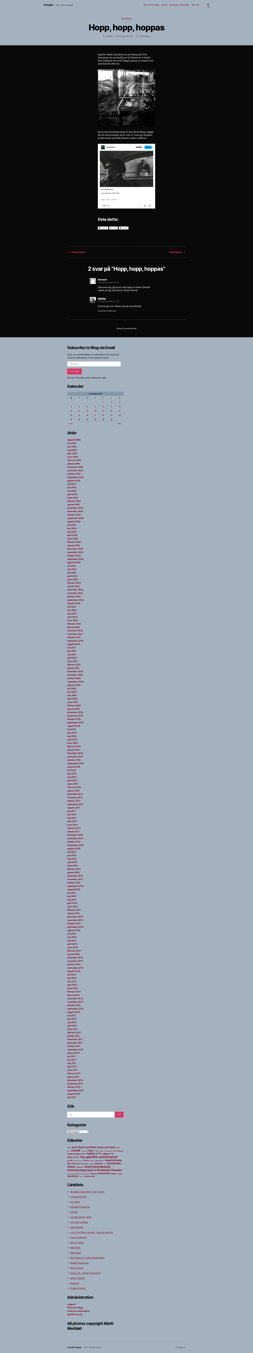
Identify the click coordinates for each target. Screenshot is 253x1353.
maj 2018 (71, 777)
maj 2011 (71, 1063)
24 (119, 415)
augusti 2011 (73, 1053)
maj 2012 (71, 1022)
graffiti (70, 1161)
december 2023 (75, 549)
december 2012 (75, 998)
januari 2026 (73, 463)
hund (75, 1160)
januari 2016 (73, 872)
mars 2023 (72, 579)
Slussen (99, 1163)
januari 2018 (73, 791)
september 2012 (75, 1009)
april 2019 (72, 739)
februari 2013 (74, 991)
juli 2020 (71, 688)
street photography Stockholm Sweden (78, 1174)
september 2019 (75, 722)
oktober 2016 (74, 842)
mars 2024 (72, 538)
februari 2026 (74, 460)
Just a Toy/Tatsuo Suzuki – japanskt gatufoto (91, 1232)
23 (111, 415)
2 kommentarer (144, 36)
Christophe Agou (78, 1197)
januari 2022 (73, 627)
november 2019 (75, 716)
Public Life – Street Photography (85, 1273)
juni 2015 (71, 896)
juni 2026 (72, 446)
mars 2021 (72, 661)
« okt (71, 423)
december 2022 (75, 589)
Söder (114, 1173)
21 (95, 415)
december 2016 (75, 835)
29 (103, 419)
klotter (92, 1160)
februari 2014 (74, 951)
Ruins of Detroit (77, 1278)
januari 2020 (73, 709)
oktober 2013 (73, 964)
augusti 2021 (73, 644)
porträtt (91, 1164)
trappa (120, 1174)
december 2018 (75, 753)
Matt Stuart (75, 1252)
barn (69, 1148)
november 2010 (75, 1083)
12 (79, 411)
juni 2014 (71, 937)
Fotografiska (108, 1151)
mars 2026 (72, 457)
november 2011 (75, 1043)
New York (195, 5)
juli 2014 (71, 934)
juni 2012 (71, 1019)
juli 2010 (71, 1097)
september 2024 (75, 518)
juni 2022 (71, 610)
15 (103, 411)
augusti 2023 (73, 562)
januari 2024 (73, 545)
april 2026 (72, 453)
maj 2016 (71, 859)
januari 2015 (73, 913)
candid (75, 1150)
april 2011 (72, 1066)
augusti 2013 (73, 971)
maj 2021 (71, 654)
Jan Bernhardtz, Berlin (81, 1217)
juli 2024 (71, 525)
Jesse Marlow (76, 1227)
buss (118, 1148)
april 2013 (72, 985)
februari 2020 (74, 705)
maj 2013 (71, 981)
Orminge (84, 1164)
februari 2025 (74, 501)
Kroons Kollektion (78, 1237)
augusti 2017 (73, 807)
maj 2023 (71, 572)
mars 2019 (72, 743)
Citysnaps (75, 1202)
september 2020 (75, 681)
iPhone (86, 1160)
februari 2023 (74, 583)
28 (95, 419)
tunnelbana (72, 1176)
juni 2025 (71, 487)
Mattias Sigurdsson (79, 1263)
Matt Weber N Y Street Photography (87, 1258)
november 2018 (75, 756)
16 (111, 411)
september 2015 (75, 886)
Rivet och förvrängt (151, 5)
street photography (97, 1166)
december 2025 (75, 467)
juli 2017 (71, 811)
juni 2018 (71, 773)
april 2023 (72, 576)
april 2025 (72, 494)
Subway (93, 1174)
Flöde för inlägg (75, 1307)
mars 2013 (72, 988)
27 (87, 419)
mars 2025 (72, 498)
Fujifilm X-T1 (93, 1153)
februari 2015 (74, 910)
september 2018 (75, 763)
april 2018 (72, 780)
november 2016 (75, 838)
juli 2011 (71, 1056)
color (90, 1150)
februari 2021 (74, 664)
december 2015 (75, 876)
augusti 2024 (73, 521)
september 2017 (75, 804)
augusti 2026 (73, 440)
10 (119, 407)
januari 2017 (73, 831)
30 (111, 419)
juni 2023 (71, 569)
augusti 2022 (73, 603)
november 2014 (75, 920)
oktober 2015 (73, 882)
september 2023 (75, 559)
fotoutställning (118, 1151)
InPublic (74, 1212)
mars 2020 (72, 702)
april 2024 (72, 535)
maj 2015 (71, 900)
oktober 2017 (73, 801)
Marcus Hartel (77, 1242)
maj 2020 (72, 695)
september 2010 (75, 1090)
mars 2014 (72, 947)
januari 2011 (73, 1077)
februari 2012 (74, 1032)
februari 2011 (73, 1073)
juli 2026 (71, 443)
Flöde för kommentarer (78, 1311)
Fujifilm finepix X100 (76, 1154)
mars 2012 (72, 1029)
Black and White (87, 1147)
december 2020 (75, 671)
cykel (97, 1151)
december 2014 (75, 916)
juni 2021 (71, 651)
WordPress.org (74, 1314)
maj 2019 (71, 736)
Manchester (99, 1160)
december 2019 (75, 712)
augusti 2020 (73, 685)
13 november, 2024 (126, 36)
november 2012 (75, 1002)
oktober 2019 (74, 719)
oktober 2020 (74, 678)
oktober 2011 (73, 1046)
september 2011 (75, 1049)
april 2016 (72, 862)
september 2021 (75, 641)
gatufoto (92, 1157)
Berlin (74, 1147)
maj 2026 (72, 450)
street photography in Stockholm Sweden (94, 1170)
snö (105, 1164)
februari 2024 (74, 542)
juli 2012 (71, 1015)
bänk (68, 1151)
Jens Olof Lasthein (79, 1222)
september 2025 (75, 477)
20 (87, 415)
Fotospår (48, 5)
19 (79, 415)
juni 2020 (72, 692)
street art (79, 1167)
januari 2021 (73, 668)
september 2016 (75, 845)
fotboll (101, 1151)
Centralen (83, 1151)
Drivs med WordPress (92, 1347)
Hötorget (79, 1160)
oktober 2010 (74, 1087)
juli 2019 (71, 729)
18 (71, 415)
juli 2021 (71, 647)
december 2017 (75, 794)
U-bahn (81, 1176)
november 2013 (75, 961)
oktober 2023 (74, 555)
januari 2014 (73, 954)
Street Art (74, 1283)
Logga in (71, 1304)
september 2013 (75, 968)
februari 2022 (74, 624)
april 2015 (72, 903)
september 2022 (75, 600)
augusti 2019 (73, 726)
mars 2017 (72, 825)
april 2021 (72, 658)
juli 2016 (71, 852)
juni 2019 (71, 733)
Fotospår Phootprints (80, 1207)
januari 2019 (73, 750)
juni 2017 (71, 814)
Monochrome (76, 1268)
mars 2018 (72, 784)
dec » (120, 423)
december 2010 (75, 1080)
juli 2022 (71, 607)
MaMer (110, 36)
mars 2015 (72, 906)
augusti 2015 (73, 889)
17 (119, 411)
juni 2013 (71, 978)
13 (87, 411)
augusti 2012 (73, 1012)
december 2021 (75, 630)
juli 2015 (71, 893)
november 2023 (75, 552)
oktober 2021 (73, 637)
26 (79, 419)
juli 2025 (71, 484)
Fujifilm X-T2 (108, 1154)
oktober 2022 (74, 596)
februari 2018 (74, 787)
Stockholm (126, 19)
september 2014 (75, 927)
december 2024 (75, 508)
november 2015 (75, 879)
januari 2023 (73, 586)
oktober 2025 (74, 474)
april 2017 (72, 821)
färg (82, 1156)
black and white (106, 1147)
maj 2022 (71, 613)
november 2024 (75, 511)
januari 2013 (73, 995)
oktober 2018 (74, 760)
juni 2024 (72, 528)
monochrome (113, 1160)
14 (95, 411)
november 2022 (75, 593)
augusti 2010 (73, 1094)
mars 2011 (72, 1070)
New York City (73, 1164)
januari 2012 (73, 1036)
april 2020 (72, 698)
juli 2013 (71, 974)
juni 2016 (71, 855)
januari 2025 (73, 504)
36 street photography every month (87, 1191)
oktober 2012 (73, 1005)
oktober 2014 (74, 923)
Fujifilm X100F (73, 1157)
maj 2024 (72, 532)
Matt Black (75, 1247)
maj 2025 (71, 491)
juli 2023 (71, 566)
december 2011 (75, 1039)
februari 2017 (74, 828)
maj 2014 (71, 940)
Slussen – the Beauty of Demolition (175, 5)
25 (71, 419)
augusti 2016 (73, 848)
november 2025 (75, 470)
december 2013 (75, 957)
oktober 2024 (74, 515)
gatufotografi (108, 1157)
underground (89, 1176)
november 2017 (75, 797)
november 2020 (75, 675)
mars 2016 (72, 865)
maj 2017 (71, 818)
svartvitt (104, 1173)
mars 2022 (72, 620)
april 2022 (72, 617)
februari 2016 (74, 869)
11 (71, 411)
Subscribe (74, 371)
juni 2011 (71, 1060)
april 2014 (72, 944)
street (71, 1166)
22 (103, 415)
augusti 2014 (73, 930)
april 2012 (72, 1026)
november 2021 (75, 634)
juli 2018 (71, 770)
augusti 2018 (73, 767)
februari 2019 (74, 746)
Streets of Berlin (77, 1288)
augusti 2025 (73, 480)
